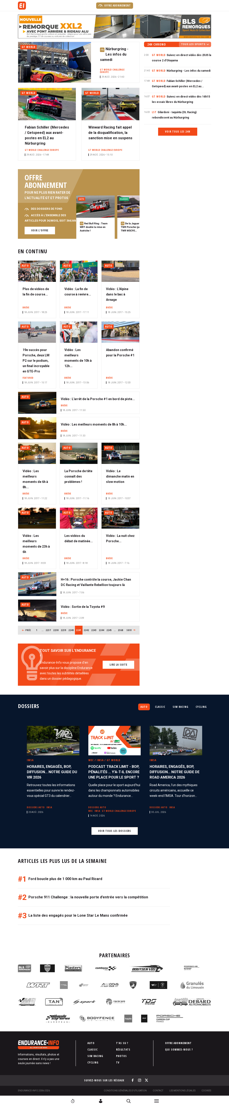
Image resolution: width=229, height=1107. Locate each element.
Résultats (123, 1049)
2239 (63, 630)
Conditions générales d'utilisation (125, 1090)
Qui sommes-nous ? (179, 1049)
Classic (160, 707)
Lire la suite (118, 665)
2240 (71, 630)
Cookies (206, 1090)
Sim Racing (180, 707)
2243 (94, 630)
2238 (56, 630)
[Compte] (101, 1101)
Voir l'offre (39, 230)
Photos (121, 1056)
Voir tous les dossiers (114, 831)
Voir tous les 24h (177, 131)
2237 (48, 630)
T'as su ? (122, 1043)
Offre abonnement (117, 5)
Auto (144, 707)
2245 (109, 630)
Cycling (201, 707)
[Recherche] (129, 1101)
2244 (101, 630)
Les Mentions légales (182, 1090)
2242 (86, 630)
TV (117, 1062)
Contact (158, 1090)
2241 (79, 630)
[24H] (73, 1101)
